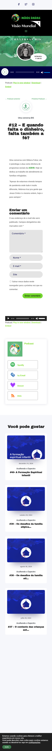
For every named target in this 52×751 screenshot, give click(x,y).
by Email (21, 375)
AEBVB (32, 168)
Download (36, 83)
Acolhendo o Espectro (25, 468)
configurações (34, 742)
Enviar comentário (33, 296)
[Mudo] (42, 72)
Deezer (20, 386)
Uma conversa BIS (26, 118)
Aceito (7, 747)
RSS (19, 396)
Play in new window (21, 83)
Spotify (20, 365)
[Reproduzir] (4, 71)
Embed (8, 87)
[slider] (47, 72)
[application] (26, 72)
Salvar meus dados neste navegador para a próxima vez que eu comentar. (25, 285)
